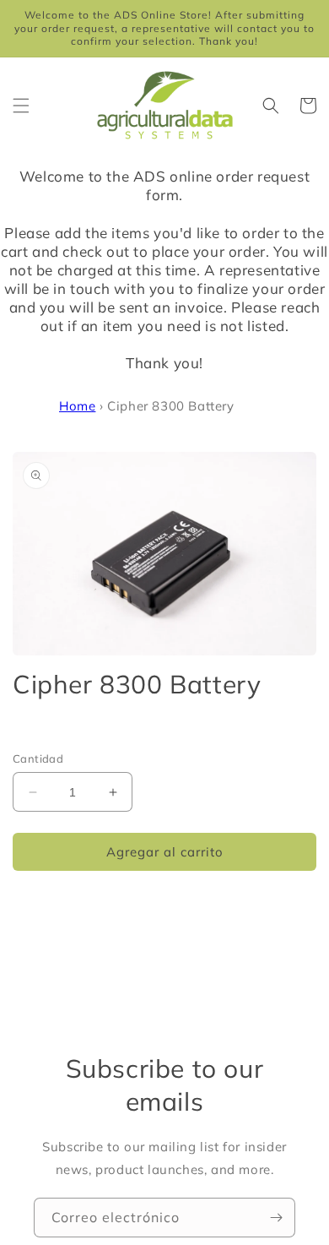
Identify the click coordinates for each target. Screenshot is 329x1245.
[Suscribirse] (275, 1217)
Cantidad (38, 758)
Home (77, 406)
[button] (21, 105)
